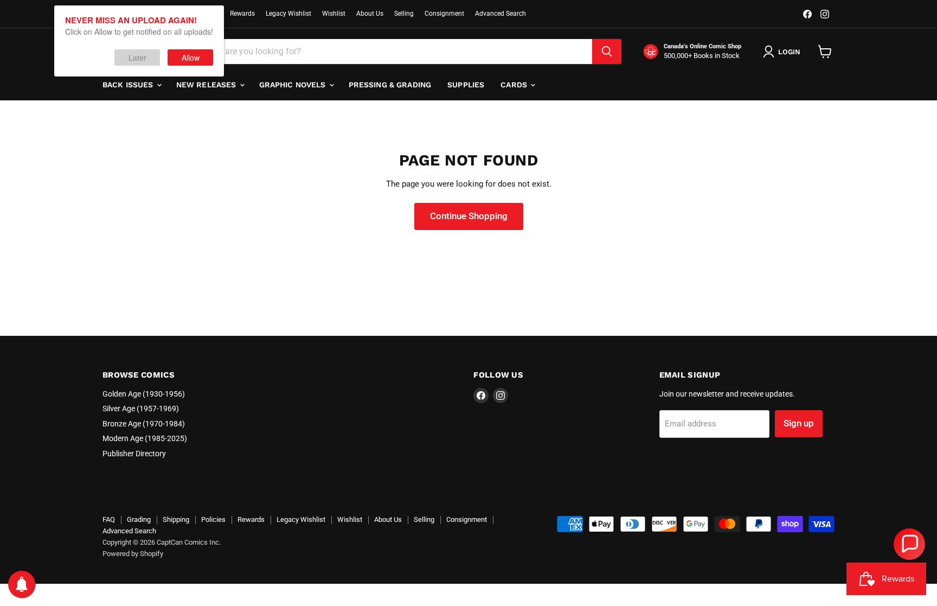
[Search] (606, 51)
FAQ (108, 519)
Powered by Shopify (132, 554)
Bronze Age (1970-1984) (143, 423)
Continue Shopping (469, 215)
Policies (213, 519)
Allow (191, 57)
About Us (369, 13)
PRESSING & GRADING (390, 84)
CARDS (514, 84)
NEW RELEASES (207, 84)
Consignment (444, 13)
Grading (139, 519)
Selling (404, 13)
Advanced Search (500, 13)
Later (137, 57)
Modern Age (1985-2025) (144, 438)
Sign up (799, 423)
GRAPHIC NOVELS (293, 84)
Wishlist (333, 13)
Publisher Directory (134, 453)
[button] (909, 544)
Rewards (242, 13)
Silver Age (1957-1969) (140, 408)
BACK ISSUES (129, 84)
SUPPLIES (465, 84)
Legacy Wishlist (288, 13)
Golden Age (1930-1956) (143, 394)
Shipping (176, 519)
